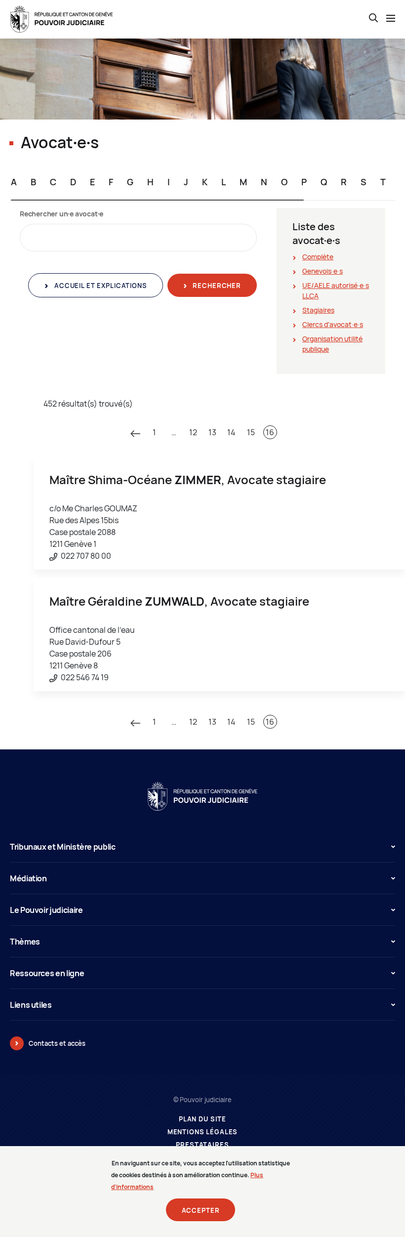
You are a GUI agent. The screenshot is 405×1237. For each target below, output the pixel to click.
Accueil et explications (99, 285)
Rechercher (216, 285)
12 (193, 432)
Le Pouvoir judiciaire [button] (46, 910)
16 (270, 432)
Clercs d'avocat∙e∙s (332, 324)
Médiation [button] (28, 878)
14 (231, 432)
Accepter (201, 1210)
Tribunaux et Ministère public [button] (63, 846)
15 (251, 432)
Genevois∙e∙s (322, 271)
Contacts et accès (57, 1043)
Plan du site (202, 1119)
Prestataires (202, 1145)
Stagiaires (318, 310)
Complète (317, 256)
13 (212, 432)
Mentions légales (202, 1132)
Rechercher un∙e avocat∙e (61, 213)
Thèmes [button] (25, 941)
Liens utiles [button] (31, 1004)
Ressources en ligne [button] (47, 973)
